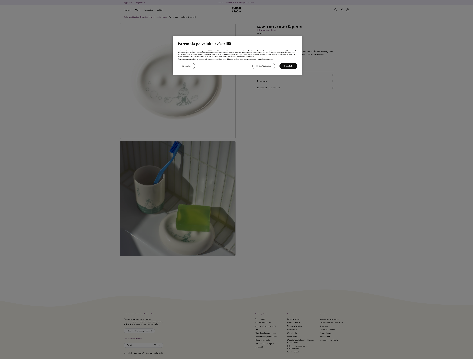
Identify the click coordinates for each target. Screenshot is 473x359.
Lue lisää (236, 59)
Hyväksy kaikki (288, 66)
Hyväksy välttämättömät (263, 66)
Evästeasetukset (186, 66)
